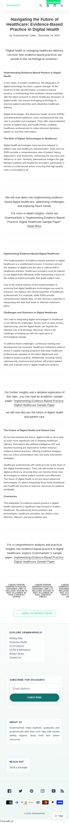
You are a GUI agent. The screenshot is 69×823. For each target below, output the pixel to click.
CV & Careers (17, 646)
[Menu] (62, 5)
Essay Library (17, 653)
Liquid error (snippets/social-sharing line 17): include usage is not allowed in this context (44, 592)
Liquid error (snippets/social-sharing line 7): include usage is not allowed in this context (17, 592)
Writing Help (16, 638)
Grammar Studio (18, 642)
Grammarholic (38, 813)
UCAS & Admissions (20, 649)
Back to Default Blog (37, 613)
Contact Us (15, 657)
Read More (34, 226)
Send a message (18, 767)
